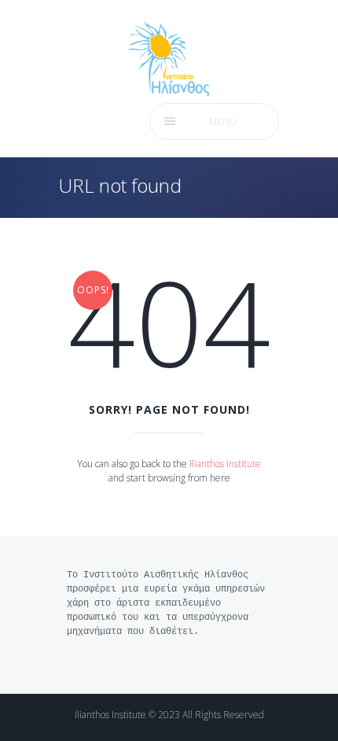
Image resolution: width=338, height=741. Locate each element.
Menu (223, 121)
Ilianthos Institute (225, 463)
